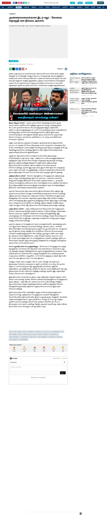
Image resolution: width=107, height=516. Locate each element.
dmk (62, 331)
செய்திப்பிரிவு (14, 61)
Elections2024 (40, 334)
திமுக (11, 331)
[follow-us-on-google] (66, 69)
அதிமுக (19, 331)
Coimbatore (20, 334)
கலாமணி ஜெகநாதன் (23, 339)
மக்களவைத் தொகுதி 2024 (14, 337)
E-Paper (72, 3)
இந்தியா (34, 7)
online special (38, 331)
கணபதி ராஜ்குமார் (24, 337)
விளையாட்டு (56, 7)
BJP (42, 331)
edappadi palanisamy (56, 331)
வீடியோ (72, 7)
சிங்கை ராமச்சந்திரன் (42, 337)
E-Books (80, 3)
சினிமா (47, 7)
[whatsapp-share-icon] (10, 70)
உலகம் (41, 7)
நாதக (35, 334)
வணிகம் (64, 7)
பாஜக (15, 331)
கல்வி (93, 7)
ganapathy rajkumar (33, 337)
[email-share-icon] (23, 70)
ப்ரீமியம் (18, 7)
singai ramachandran (51, 337)
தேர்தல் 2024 (46, 334)
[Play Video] (38, 104)
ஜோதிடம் (79, 7)
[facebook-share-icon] (16, 70)
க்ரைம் (87, 7)
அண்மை (10, 7)
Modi (46, 331)
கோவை (24, 331)
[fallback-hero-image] (75, 80)
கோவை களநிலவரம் (13, 339)
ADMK (25, 334)
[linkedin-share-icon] (20, 70)
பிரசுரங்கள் (89, 3)
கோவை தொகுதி (13, 334)
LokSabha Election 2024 (54, 334)
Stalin (50, 331)
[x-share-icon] (13, 70)
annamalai (29, 334)
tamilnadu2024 (59, 337)
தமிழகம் (26, 7)
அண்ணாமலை (31, 331)
